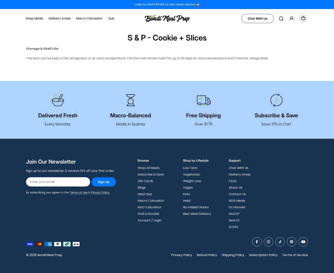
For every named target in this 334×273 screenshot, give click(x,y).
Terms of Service (295, 255)
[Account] (291, 18)
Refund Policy (207, 255)
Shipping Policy (233, 255)
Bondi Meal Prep (49, 255)
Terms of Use (79, 192)
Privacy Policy (181, 255)
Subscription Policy (263, 255)
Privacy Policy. (100, 192)
